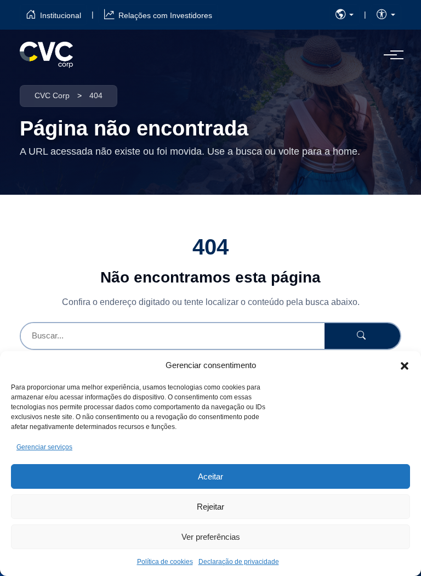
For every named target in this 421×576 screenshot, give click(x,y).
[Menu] (390, 55)
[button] (404, 365)
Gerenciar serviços (44, 447)
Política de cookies (165, 562)
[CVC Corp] (46, 55)
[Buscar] (362, 336)
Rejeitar (210, 506)
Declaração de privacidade (238, 562)
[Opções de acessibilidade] (386, 14)
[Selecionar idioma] (344, 14)
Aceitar (210, 476)
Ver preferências (210, 536)
